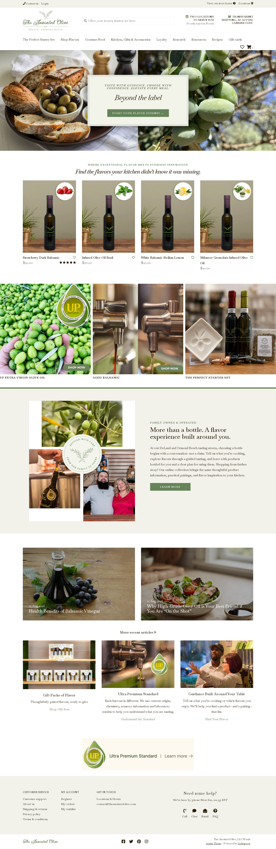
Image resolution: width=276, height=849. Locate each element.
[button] (16, 15)
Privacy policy (31, 814)
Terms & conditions (35, 819)
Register (66, 799)
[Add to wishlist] (74, 257)
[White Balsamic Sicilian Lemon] (167, 216)
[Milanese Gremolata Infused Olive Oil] (226, 216)
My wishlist (68, 809)
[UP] (138, 754)
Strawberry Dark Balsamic (41, 257)
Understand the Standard (138, 719)
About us (29, 804)
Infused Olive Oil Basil (97, 257)
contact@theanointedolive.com (116, 804)
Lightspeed (244, 843)
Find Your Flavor (216, 719)
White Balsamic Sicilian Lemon (162, 257)
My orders (68, 804)
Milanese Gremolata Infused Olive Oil (224, 260)
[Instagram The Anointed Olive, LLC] (146, 842)
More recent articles (136, 632)
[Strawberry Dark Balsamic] (49, 216)
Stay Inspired (138, 44)
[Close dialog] (272, 4)
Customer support (34, 799)
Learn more (170, 486)
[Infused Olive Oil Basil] (108, 216)
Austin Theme (213, 843)
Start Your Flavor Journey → (138, 113)
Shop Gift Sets (59, 709)
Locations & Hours (109, 799)
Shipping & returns (35, 809)
